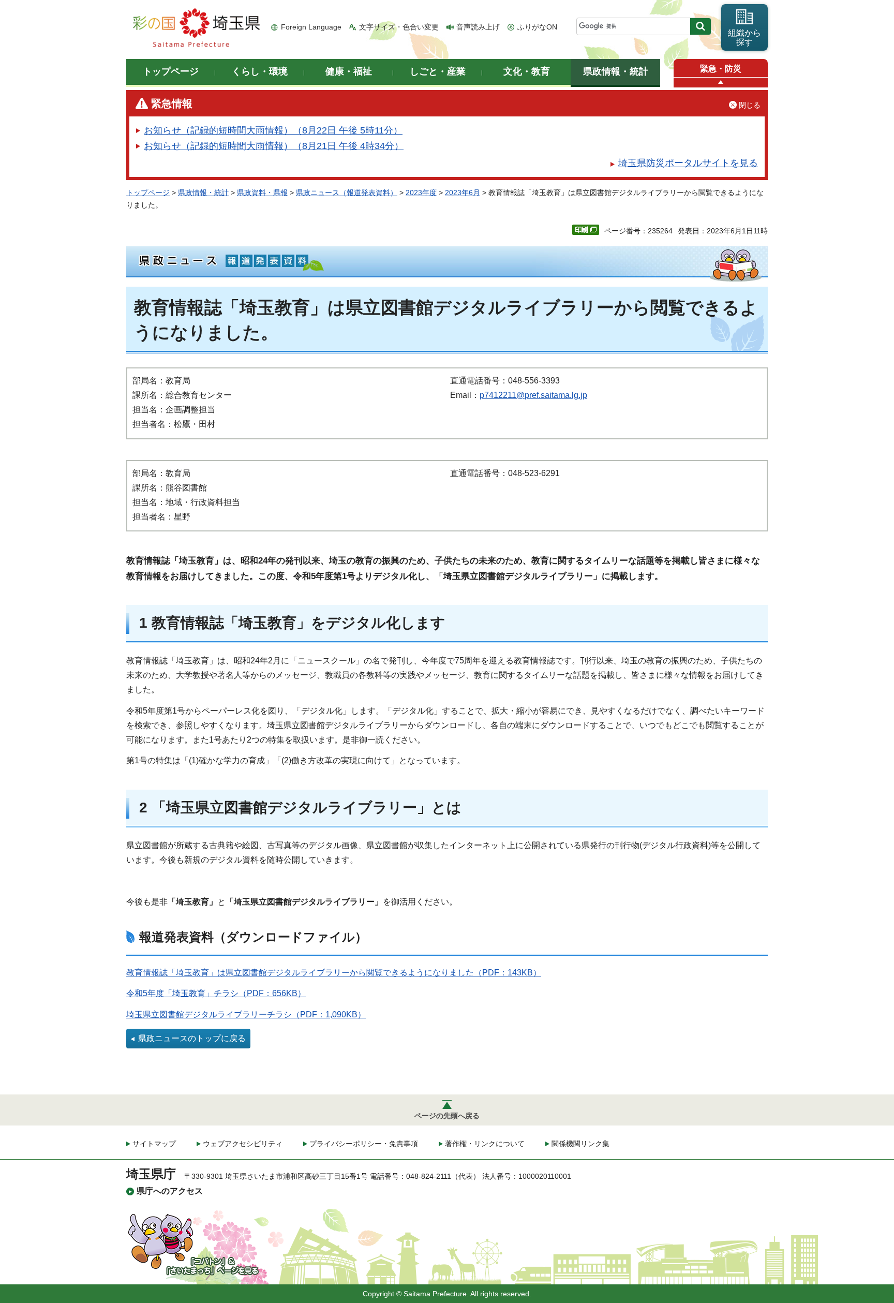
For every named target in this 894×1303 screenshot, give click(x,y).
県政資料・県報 (262, 192)
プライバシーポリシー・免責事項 (363, 1143)
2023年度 (421, 192)
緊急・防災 (720, 68)
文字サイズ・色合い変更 (399, 27)
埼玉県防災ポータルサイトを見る (688, 163)
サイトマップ (154, 1143)
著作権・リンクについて (485, 1143)
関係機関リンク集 (580, 1143)
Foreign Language (311, 27)
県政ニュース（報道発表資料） (346, 192)
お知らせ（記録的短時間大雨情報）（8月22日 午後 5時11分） (273, 130)
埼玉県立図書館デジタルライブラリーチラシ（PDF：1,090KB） (246, 1014)
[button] (721, 82)
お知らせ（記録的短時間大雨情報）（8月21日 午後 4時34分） (274, 146)
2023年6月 (462, 192)
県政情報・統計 (203, 192)
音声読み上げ (478, 27)
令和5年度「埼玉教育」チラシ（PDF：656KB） (216, 993)
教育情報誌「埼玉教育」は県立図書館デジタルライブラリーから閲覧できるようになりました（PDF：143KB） (333, 972)
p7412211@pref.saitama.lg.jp (533, 395)
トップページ (148, 192)
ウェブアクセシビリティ (242, 1143)
